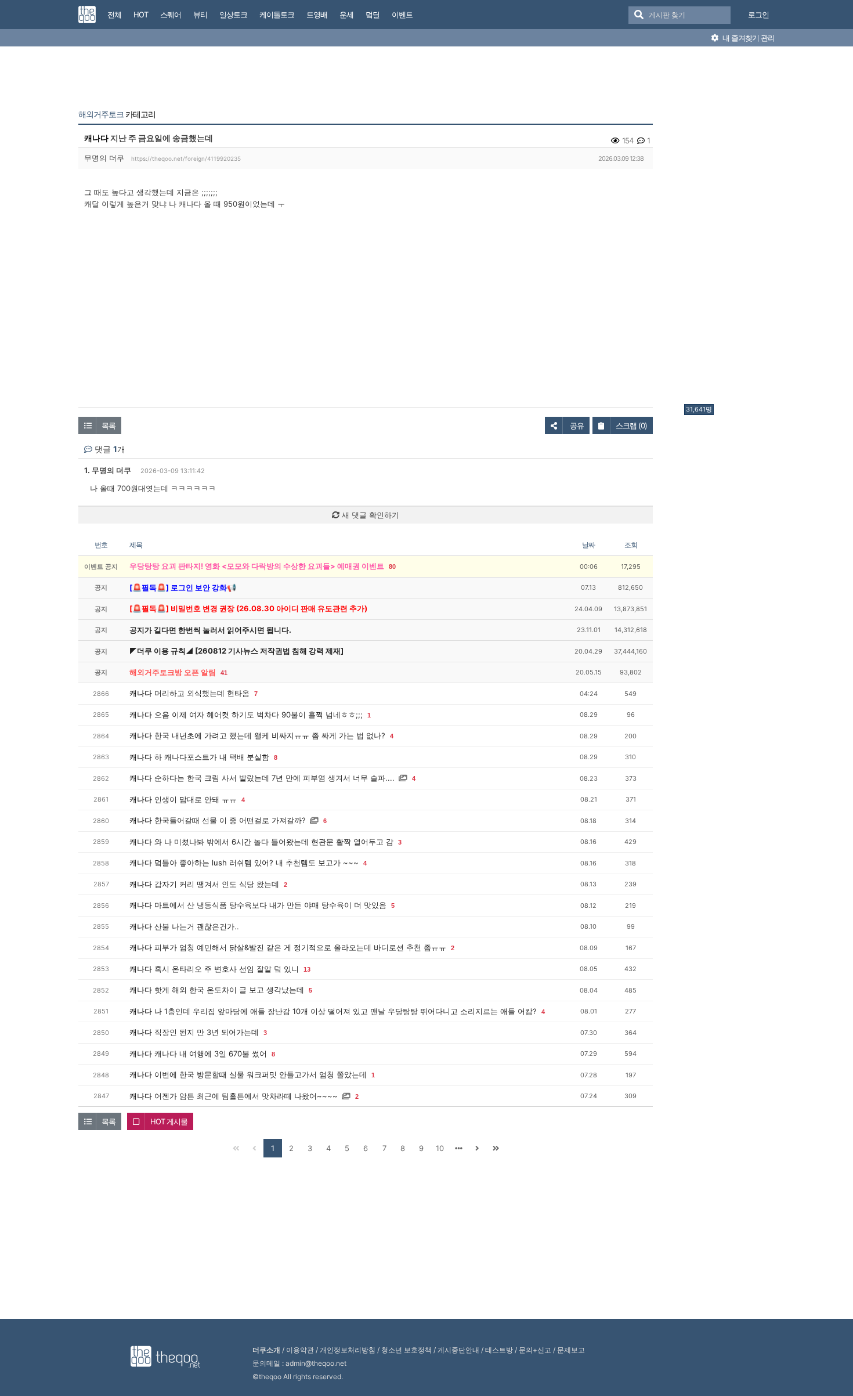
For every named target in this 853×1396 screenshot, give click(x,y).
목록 (108, 425)
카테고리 (117, 114)
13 (306, 969)
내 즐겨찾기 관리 (748, 37)
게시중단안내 (458, 1350)
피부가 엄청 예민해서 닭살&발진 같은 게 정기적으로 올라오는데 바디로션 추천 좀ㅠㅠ (300, 947)
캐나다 (96, 138)
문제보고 (571, 1350)
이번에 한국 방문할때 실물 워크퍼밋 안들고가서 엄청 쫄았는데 (260, 1074)
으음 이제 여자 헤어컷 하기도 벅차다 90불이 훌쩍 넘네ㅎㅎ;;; (258, 714)
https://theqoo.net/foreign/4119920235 (186, 158)
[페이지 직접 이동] (458, 1148)
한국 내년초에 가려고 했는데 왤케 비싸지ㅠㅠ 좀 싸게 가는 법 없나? (269, 735)
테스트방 (499, 1350)
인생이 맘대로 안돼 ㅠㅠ (195, 799)
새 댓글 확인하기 (369, 515)
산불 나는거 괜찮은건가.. (196, 926)
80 (392, 566)
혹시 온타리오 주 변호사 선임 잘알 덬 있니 (226, 968)
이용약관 (300, 1350)
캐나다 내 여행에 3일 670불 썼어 (210, 1053)
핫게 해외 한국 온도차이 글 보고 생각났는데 (229, 989)
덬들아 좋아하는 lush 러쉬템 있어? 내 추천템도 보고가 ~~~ (256, 862)
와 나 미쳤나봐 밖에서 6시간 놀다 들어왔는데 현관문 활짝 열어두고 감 (273, 841)
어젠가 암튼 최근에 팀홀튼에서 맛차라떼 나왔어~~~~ (246, 1096)
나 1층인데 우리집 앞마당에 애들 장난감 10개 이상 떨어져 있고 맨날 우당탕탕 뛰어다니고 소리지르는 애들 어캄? (345, 1011)
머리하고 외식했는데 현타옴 (202, 693)
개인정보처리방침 (347, 1350)
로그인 (758, 14)
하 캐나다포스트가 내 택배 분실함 (211, 757)
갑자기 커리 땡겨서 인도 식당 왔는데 (216, 884)
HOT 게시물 (168, 1121)
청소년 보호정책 (406, 1350)
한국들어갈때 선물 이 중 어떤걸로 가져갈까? (230, 820)
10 (440, 1148)
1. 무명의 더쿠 (107, 470)
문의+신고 (535, 1350)
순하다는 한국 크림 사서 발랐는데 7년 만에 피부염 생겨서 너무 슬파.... (274, 777)
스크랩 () (631, 425)
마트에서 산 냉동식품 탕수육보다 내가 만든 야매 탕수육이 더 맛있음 (270, 905)
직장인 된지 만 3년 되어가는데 (206, 1032)
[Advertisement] (730, 228)
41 (224, 672)
